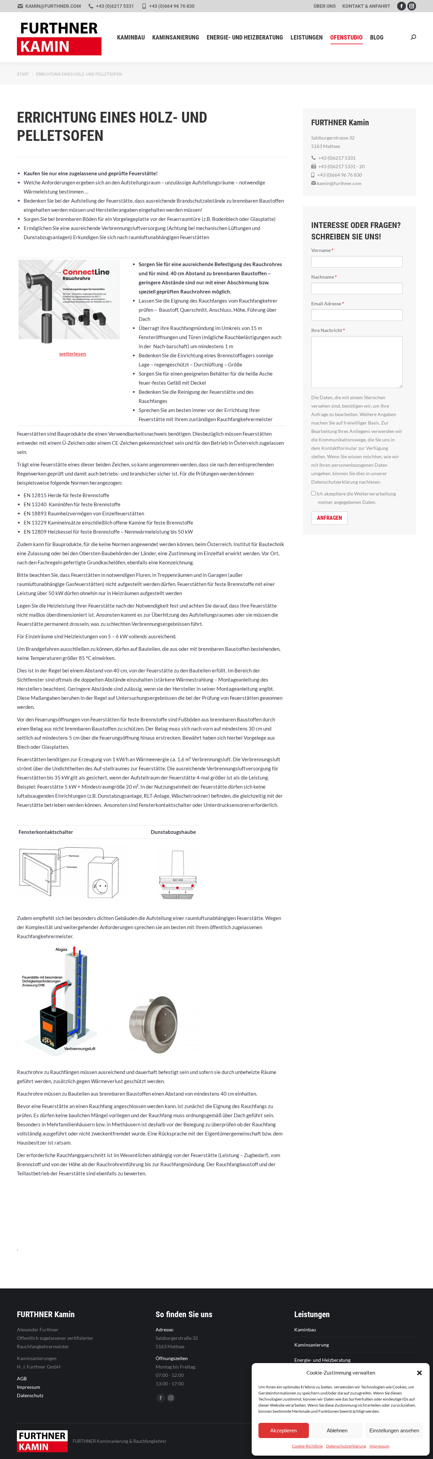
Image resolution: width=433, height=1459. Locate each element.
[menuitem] (325, 6)
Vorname (322, 250)
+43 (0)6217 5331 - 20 (341, 166)
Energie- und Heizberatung (322, 1360)
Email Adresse (327, 303)
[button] (419, 1373)
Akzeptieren (283, 1430)
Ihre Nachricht (328, 330)
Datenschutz (30, 1395)
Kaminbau (305, 1329)
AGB (22, 1378)
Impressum (379, 1446)
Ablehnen (337, 1430)
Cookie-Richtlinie (307, 1446)
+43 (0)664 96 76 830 (172, 6)
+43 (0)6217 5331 (115, 6)
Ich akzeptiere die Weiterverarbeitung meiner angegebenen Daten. (356, 498)
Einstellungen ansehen (394, 1430)
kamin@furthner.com (53, 6)
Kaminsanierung (311, 1345)
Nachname (324, 277)
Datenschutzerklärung (346, 1446)
